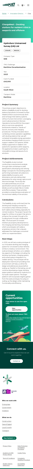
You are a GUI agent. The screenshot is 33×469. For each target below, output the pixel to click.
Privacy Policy (7, 446)
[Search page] (18, 5)
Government (6, 407)
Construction (6, 421)
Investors (5, 411)
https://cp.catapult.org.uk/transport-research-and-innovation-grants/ (16, 319)
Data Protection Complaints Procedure (23, 447)
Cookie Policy (22, 453)
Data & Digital (7, 424)
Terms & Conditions (9, 458)
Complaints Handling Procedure (24, 459)
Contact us (16, 361)
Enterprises (6, 404)
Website (16, 50)
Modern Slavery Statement (7, 464)
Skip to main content (8, 2)
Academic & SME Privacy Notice (8, 453)
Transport (5, 431)
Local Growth (7, 427)
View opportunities (16, 309)
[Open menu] (28, 5)
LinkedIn (8, 50)
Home (4, 13)
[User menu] (23, 5)
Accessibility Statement (21, 464)
